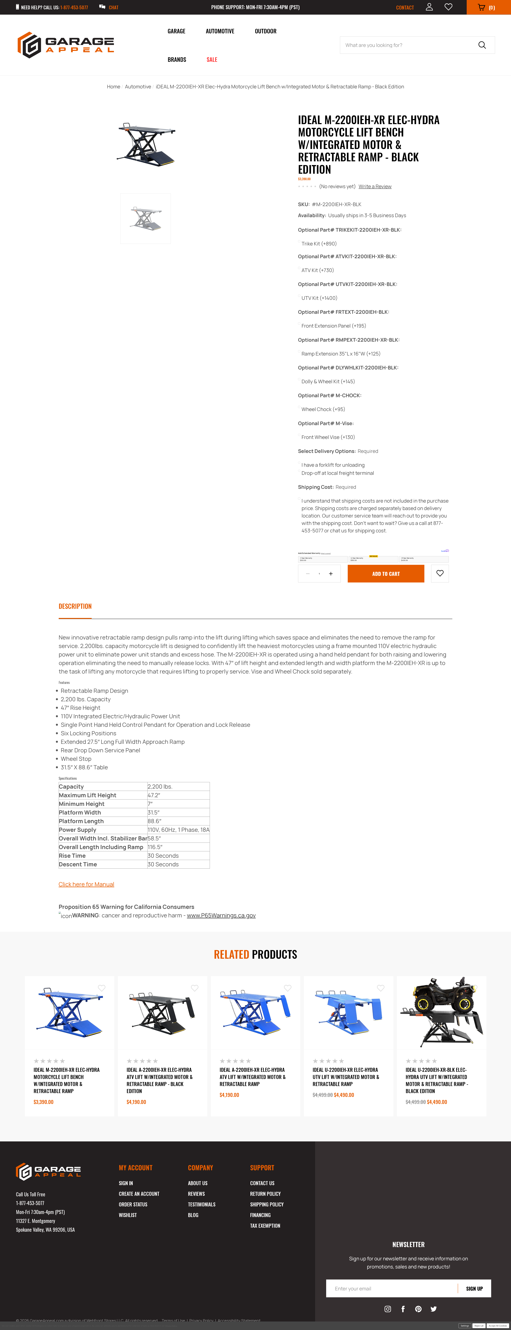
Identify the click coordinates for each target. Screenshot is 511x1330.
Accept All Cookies (498, 1325)
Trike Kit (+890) (319, 243)
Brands (177, 59)
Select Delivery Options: (338, 451)
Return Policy (265, 1193)
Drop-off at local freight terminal (338, 473)
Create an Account (139, 1193)
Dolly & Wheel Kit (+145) (328, 381)
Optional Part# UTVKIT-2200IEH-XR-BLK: (347, 284)
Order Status (133, 1204)
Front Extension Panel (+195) (334, 325)
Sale (212, 59)
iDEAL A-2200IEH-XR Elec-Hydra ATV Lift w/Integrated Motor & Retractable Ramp (253, 1076)
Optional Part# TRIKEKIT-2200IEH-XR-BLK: (350, 229)
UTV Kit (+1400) (320, 297)
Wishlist (128, 1215)
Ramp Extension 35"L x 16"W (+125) (341, 353)
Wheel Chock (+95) (323, 409)
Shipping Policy (267, 1204)
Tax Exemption (265, 1225)
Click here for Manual (86, 884)
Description (75, 606)
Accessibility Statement (239, 1320)
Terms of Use (173, 1320)
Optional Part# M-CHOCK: (330, 395)
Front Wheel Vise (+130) (328, 437)
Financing (260, 1215)
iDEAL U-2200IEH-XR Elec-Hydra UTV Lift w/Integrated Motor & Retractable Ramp (346, 1076)
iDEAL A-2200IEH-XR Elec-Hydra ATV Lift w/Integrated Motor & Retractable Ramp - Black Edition (160, 1080)
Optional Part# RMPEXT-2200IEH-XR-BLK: (349, 339)
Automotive (220, 31)
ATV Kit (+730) (318, 270)
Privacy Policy (201, 1320)
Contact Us (262, 1183)
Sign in (126, 1183)
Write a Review (375, 186)
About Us (197, 1183)
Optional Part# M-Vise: (326, 423)
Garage (176, 31)
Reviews (196, 1193)
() (492, 7)
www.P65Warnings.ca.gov (221, 915)
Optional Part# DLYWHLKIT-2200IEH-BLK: (348, 367)
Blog (193, 1215)
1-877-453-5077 (30, 1203)
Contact (405, 7)
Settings (465, 1325)
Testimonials (201, 1204)
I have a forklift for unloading (333, 464)
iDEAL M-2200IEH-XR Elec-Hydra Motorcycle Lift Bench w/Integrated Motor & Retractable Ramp (67, 1080)
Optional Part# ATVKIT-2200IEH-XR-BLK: (347, 256)
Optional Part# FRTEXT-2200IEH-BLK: (344, 311)
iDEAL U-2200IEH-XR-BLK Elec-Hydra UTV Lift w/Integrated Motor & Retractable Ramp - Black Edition (437, 1080)
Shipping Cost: (327, 486)
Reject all (479, 1325)
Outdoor (266, 31)
